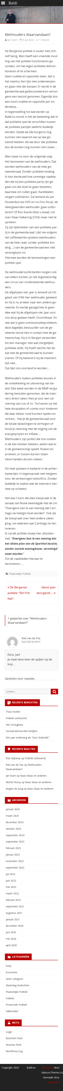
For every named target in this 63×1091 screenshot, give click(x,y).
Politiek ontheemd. (16, 718)
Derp (8, 965)
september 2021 (15, 906)
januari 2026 (13, 809)
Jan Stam (12, 39)
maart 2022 (12, 893)
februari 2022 (13, 900)
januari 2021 (13, 919)
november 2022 (15, 861)
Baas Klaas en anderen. (33, 775)
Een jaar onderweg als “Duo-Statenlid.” (28, 737)
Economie (11, 972)
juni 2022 (11, 880)
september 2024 (15, 835)
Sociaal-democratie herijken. (22, 731)
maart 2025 (12, 815)
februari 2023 (13, 848)
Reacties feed (13, 1044)
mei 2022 (11, 887)
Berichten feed (14, 1038)
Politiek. (10, 998)
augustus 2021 (14, 913)
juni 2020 (11, 932)
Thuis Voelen (13, 711)
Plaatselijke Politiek (20, 573)
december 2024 (14, 822)
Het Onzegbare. (14, 724)
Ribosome (47, 1067)
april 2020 (11, 945)
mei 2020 (11, 938)
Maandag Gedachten (17, 985)
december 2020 (14, 925)
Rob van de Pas (31, 638)
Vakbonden (12, 1011)
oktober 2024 (13, 828)
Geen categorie (14, 978)
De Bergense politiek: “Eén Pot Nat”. (19, 593)
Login (9, 1032)
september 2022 (15, 867)
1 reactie (44, 39)
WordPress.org (14, 1051)
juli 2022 (10, 874)
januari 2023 (13, 854)
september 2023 (15, 841)
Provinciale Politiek (16, 1004)
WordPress (53, 1082)
